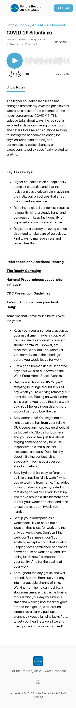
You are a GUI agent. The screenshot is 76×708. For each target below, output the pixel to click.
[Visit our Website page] (38, 682)
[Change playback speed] (27, 74)
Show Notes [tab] (15, 87)
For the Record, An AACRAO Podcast (31, 8)
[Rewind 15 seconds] (11, 74)
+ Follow (64, 8)
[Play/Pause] (14, 61)
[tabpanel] (38, 366)
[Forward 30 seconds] (18, 74)
